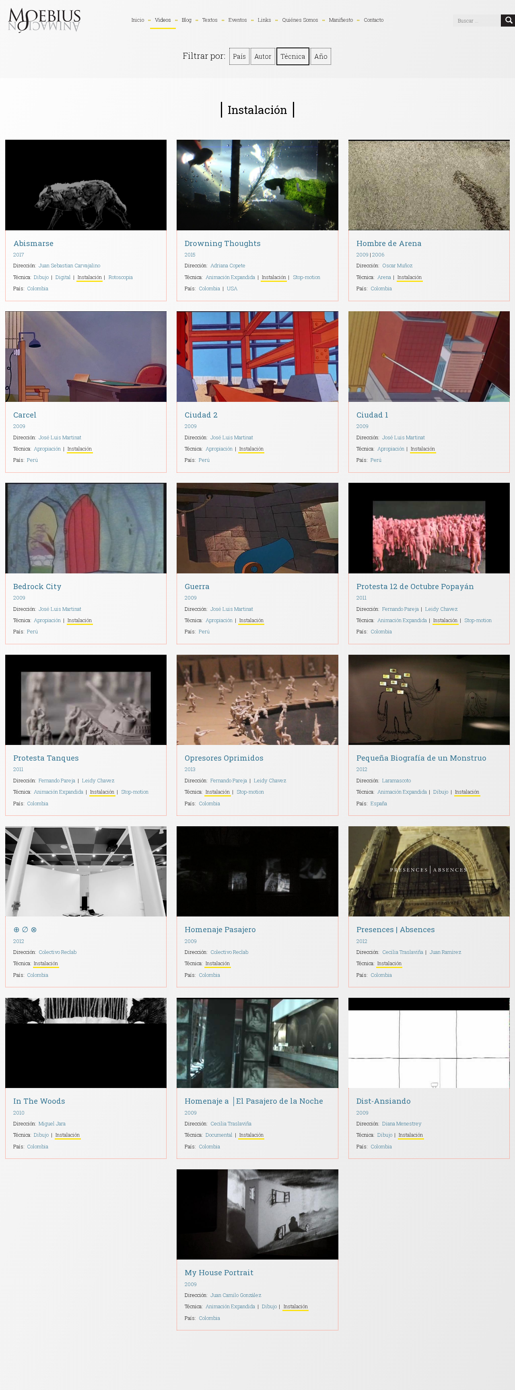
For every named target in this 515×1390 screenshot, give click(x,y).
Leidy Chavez (441, 608)
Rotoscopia (121, 277)
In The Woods (39, 1101)
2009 (362, 254)
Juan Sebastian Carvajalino (69, 265)
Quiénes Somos (300, 19)
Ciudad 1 (372, 415)
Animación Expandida (230, 277)
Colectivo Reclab (57, 952)
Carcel (25, 415)
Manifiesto (341, 19)
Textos (210, 19)
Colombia (37, 288)
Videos (163, 19)
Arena (384, 277)
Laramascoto (396, 780)
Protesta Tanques (46, 758)
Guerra (197, 586)
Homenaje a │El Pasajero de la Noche (254, 1101)
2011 (361, 597)
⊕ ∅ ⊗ (25, 929)
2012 (361, 769)
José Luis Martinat (60, 437)
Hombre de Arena (389, 243)
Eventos (238, 19)
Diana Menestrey (402, 1123)
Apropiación (47, 448)
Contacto (373, 19)
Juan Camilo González (235, 1295)
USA (232, 288)
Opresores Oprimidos (224, 758)
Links (264, 19)
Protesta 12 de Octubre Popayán (415, 586)
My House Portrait (219, 1272)
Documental (219, 1134)
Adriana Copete (227, 265)
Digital (63, 277)
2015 (190, 254)
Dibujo (41, 277)
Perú (32, 459)
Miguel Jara (52, 1123)
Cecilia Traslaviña (402, 952)
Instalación (90, 277)
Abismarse (33, 243)
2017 (18, 254)
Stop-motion (306, 277)
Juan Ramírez (445, 952)
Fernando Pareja (400, 608)
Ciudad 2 (201, 415)
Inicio (138, 19)
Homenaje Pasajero (220, 929)
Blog (187, 19)
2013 (190, 769)
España (379, 803)
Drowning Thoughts (223, 243)
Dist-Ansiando (383, 1101)
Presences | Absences (395, 929)
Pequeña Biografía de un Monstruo (421, 758)
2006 (378, 254)
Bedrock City (37, 586)
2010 (19, 1112)
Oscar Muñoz (397, 265)
